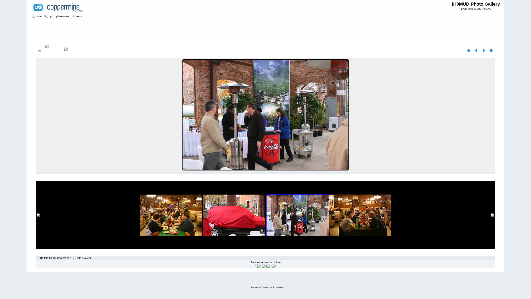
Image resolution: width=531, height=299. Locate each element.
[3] (264, 266)
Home (43, 40)
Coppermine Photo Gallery (273, 287)
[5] (274, 266)
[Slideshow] (70, 50)
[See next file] (484, 50)
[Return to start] (468, 50)
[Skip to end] (491, 50)
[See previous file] (476, 50)
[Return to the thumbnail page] (39, 50)
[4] (269, 266)
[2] (259, 266)
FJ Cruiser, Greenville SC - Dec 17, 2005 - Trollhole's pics (90, 40)
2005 (52, 40)
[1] (256, 265)
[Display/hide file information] (52, 50)
